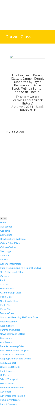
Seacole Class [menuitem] (7, 288)
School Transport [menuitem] (9, 379)
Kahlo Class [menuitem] (6, 304)
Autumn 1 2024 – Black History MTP (27, 108)
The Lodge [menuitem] (5, 251)
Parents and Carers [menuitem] (10, 329)
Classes (9, 141)
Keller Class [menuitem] (6, 309)
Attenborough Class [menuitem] (10, 292)
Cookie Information (18, 196)
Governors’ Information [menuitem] (12, 395)
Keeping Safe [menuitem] (7, 325)
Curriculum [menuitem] (6, 337)
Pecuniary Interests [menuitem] (10, 399)
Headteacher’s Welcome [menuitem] (13, 238)
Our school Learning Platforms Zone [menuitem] (19, 317)
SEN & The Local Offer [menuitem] (11, 271)
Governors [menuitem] (5, 391)
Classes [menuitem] (4, 284)
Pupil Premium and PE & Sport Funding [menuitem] (20, 267)
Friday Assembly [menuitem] (8, 321)
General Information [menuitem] (11, 263)
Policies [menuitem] (4, 259)
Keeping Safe (12, 156)
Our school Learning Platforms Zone (25, 146)
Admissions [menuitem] (6, 342)
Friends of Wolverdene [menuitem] (12, 387)
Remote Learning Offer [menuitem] (12, 346)
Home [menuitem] (3, 222)
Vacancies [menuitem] (5, 276)
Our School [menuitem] (6, 226)
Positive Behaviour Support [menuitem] (14, 350)
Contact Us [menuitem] (6, 234)
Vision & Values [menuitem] (8, 247)
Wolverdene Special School (34, 179)
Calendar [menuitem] (5, 255)
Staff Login (27, 200)
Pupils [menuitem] (3, 280)
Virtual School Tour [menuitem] (10, 243)
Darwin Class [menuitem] (7, 313)
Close (3, 218)
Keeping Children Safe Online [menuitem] (15, 358)
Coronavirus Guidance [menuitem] (12, 354)
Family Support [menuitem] (8, 362)
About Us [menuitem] (5, 230)
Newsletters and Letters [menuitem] (12, 333)
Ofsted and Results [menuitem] (10, 366)
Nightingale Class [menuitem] (9, 300)
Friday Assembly (14, 151)
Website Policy (38, 196)
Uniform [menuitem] (4, 375)
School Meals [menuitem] (7, 383)
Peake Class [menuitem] (6, 296)
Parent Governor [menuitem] (9, 404)
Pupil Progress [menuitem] (7, 370)
